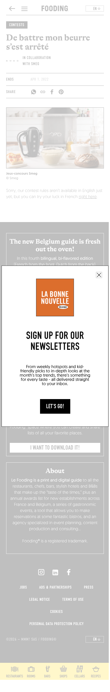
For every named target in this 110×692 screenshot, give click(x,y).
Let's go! (55, 406)
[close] (99, 275)
